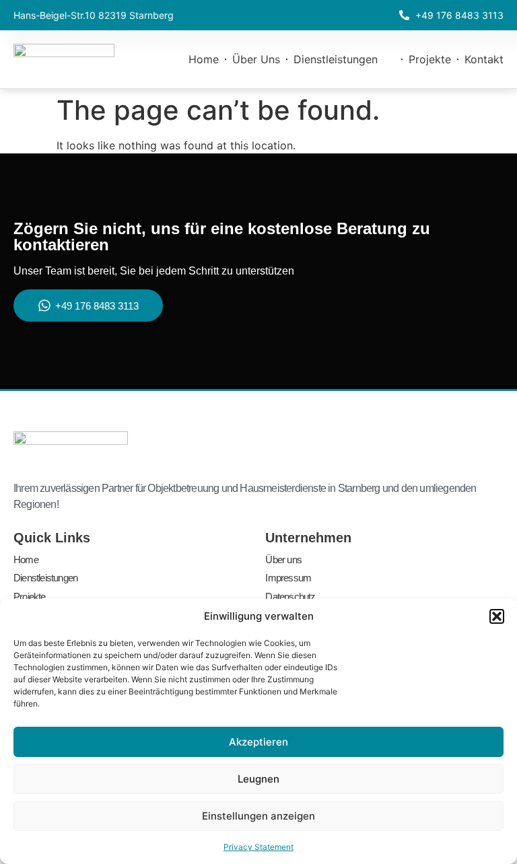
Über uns (256, 59)
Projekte (430, 59)
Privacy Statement (258, 847)
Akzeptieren (258, 741)
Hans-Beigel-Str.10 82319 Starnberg (93, 15)
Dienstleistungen (336, 59)
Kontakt (484, 59)
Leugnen (258, 778)
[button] (497, 616)
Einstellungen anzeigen (258, 815)
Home (203, 59)
